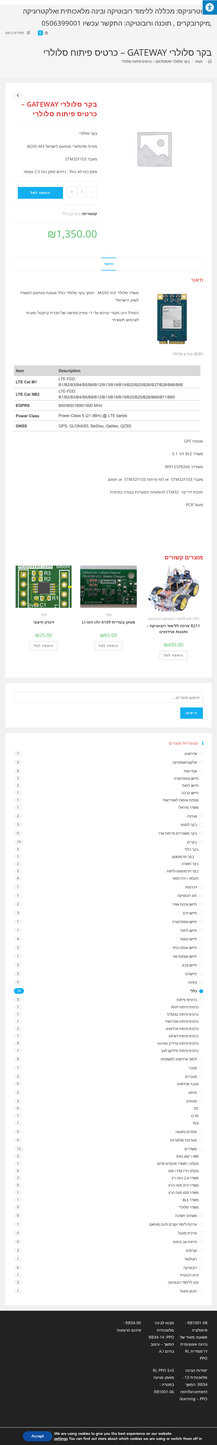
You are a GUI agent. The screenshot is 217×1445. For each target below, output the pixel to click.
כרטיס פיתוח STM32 (183, 1014)
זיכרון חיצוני (43, 622)
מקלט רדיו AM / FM (183, 1170)
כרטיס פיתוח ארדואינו (182, 1028)
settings (61, 1438)
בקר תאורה (190, 863)
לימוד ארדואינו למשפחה (178, 1059)
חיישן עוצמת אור (184, 956)
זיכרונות (191, 887)
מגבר (192, 1067)
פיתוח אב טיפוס (185, 1241)
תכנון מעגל (188, 1291)
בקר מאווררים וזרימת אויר (177, 833)
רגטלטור (190, 1258)
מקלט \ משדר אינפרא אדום (178, 1163)
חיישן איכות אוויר (184, 904)
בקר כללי (192, 849)
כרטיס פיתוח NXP (185, 1007)
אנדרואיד (190, 771)
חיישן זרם (190, 912)
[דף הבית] (210, 61)
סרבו (195, 1115)
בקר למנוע (189, 824)
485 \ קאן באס (187, 1156)
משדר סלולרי (189, 1207)
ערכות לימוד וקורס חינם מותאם (173, 1224)
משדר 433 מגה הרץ (183, 1192)
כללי (65, 213)
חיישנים (191, 973)
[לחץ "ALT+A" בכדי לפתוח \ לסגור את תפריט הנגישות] (209, 7)
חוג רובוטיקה (187, 895)
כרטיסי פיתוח (187, 999)
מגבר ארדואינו (188, 1083)
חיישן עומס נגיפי (184, 947)
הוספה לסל (40, 192)
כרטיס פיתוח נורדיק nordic (178, 1043)
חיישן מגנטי (188, 938)
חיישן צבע (189, 965)
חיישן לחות (190, 785)
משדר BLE (191, 1199)
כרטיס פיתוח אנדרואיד (182, 1021)
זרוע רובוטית (189, 1275)
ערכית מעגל (187, 1233)
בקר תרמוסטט (183, 856)
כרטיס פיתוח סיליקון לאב (180, 1050)
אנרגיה (192, 816)
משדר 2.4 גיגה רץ (185, 1177)
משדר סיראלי (188, 807)
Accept (37, 1436)
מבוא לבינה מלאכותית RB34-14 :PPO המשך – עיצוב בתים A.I (161, 1337)
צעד (195, 1122)
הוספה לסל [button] (173, 655)
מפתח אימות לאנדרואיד (180, 800)
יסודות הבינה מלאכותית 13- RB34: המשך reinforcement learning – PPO (193, 1384)
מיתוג (192, 1092)
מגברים (191, 1076)
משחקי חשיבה (186, 1215)
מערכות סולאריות (183, 1140)
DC (196, 1108)
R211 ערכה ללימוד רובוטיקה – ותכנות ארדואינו (173, 628)
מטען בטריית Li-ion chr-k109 (108, 622)
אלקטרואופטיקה (184, 762)
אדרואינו (191, 753)
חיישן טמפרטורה (186, 778)
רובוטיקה (154, 618)
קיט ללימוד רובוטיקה (176, 618)
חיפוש (191, 713)
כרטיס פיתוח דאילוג (184, 1035)
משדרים (191, 1148)
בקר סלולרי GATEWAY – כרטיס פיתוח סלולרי (155, 61)
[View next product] (18, 95)
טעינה (192, 982)
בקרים (76, 213)
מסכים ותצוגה (186, 1131)
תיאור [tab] (108, 264)
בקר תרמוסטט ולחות (183, 871)
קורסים (191, 1250)
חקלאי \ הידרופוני (185, 878)
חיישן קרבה (190, 792)
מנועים (191, 1101)
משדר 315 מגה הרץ (183, 1185)
